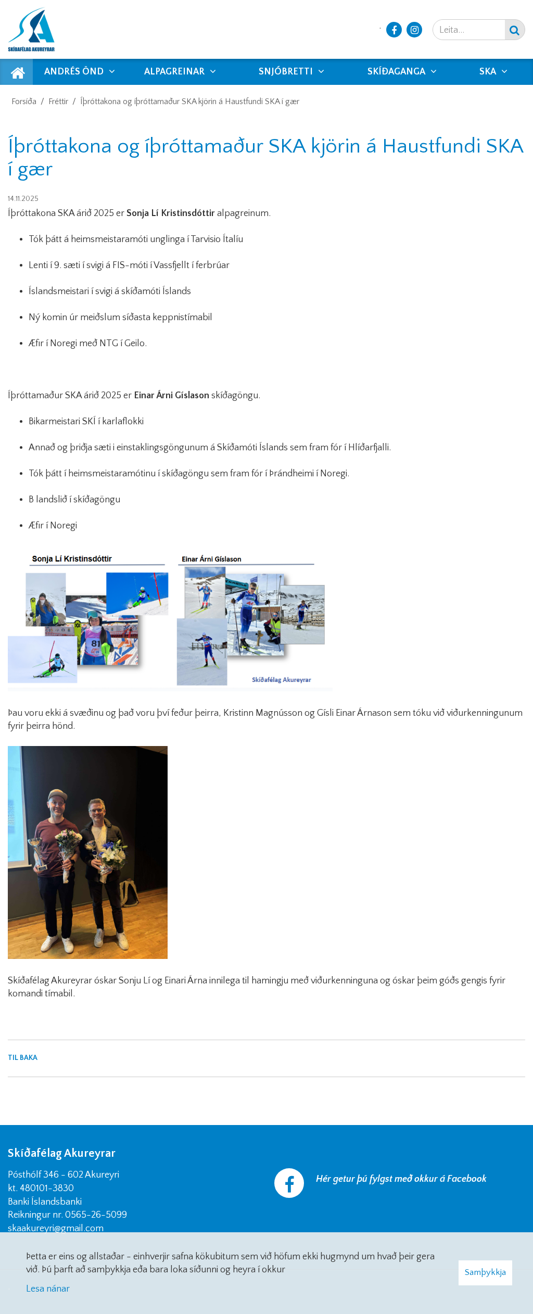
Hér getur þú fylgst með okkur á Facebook (401, 1179)
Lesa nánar (48, 1289)
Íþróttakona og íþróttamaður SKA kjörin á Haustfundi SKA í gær (189, 101)
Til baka (22, 1058)
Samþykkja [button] (485, 1272)
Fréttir (58, 101)
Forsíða (23, 101)
